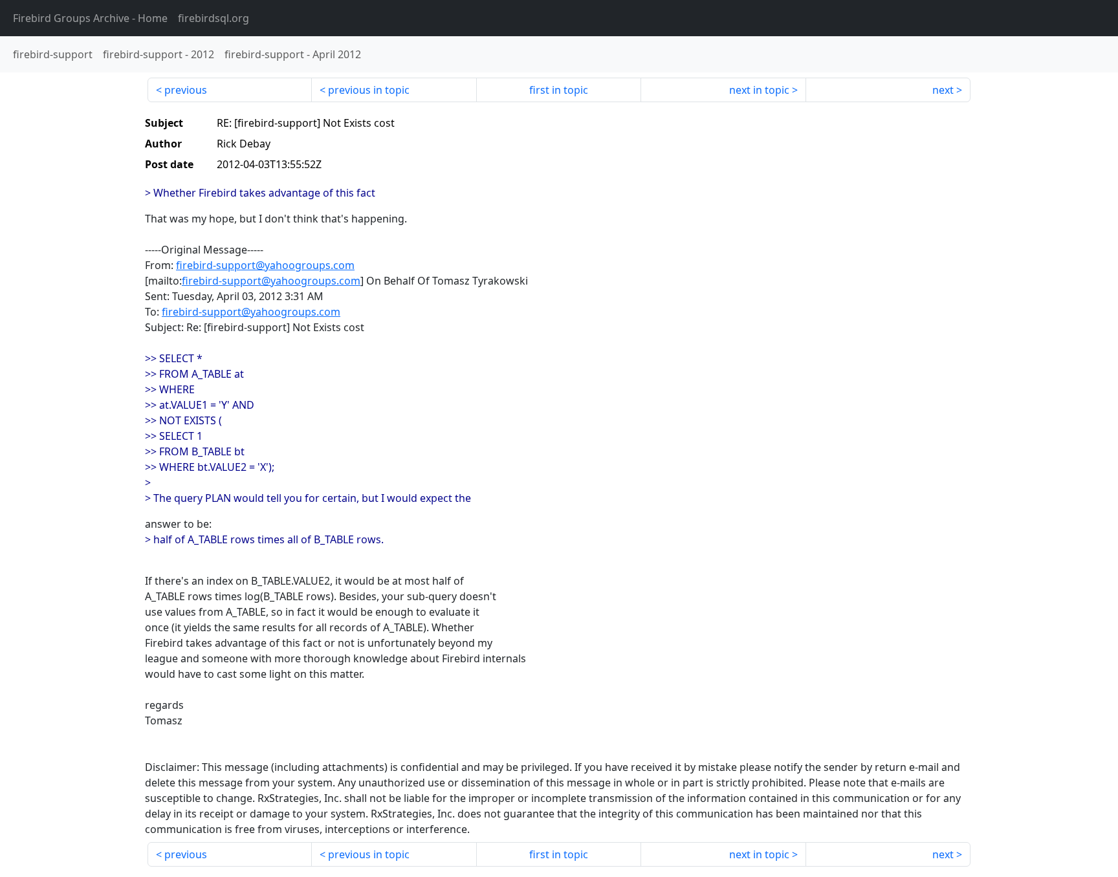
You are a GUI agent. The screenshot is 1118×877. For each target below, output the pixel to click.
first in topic (558, 90)
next (943, 90)
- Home (90, 18)
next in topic (759, 90)
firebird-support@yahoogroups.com (265, 265)
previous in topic (369, 90)
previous (185, 90)
